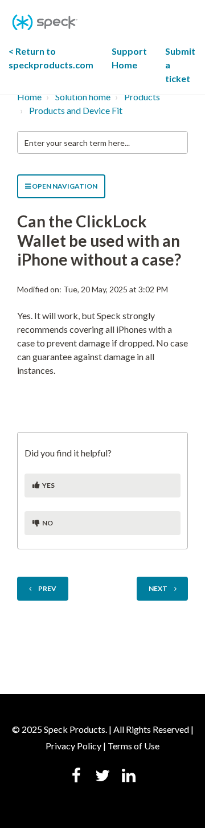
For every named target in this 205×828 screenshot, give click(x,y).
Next (158, 588)
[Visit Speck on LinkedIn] (129, 777)
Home (29, 96)
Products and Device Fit (75, 110)
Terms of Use (133, 745)
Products (142, 96)
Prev (47, 588)
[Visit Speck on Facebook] (76, 777)
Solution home (82, 96)
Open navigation (64, 186)
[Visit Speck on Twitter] (102, 777)
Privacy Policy (73, 745)
